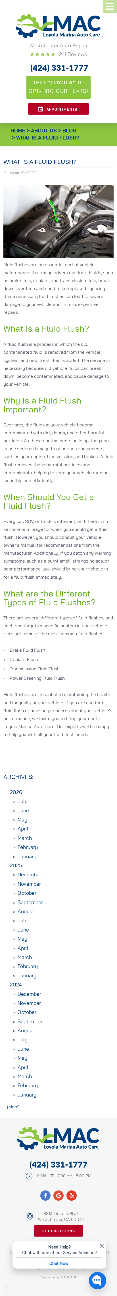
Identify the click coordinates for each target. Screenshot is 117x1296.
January (27, 856)
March (25, 838)
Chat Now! (59, 1263)
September (30, 902)
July (23, 801)
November (29, 884)
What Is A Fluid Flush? (48, 138)
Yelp (71, 1195)
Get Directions (58, 1231)
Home (18, 131)
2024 (16, 985)
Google (58, 1195)
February (28, 847)
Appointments (62, 109)
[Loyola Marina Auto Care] (58, 26)
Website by (58, 1277)
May (22, 820)
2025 (16, 865)
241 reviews (72, 54)
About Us (44, 131)
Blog (69, 131)
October (27, 893)
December (29, 874)
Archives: (18, 777)
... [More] (11, 1107)
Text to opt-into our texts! (59, 87)
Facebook (45, 1195)
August (26, 911)
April (23, 829)
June (23, 811)
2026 (16, 792)
